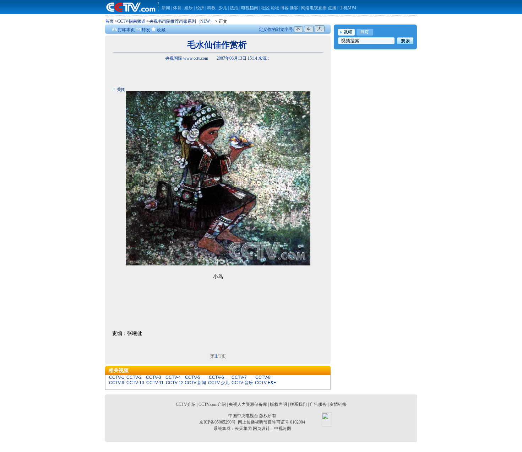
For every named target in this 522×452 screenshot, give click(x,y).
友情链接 (338, 404)
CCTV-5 (192, 377)
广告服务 (318, 404)
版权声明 (278, 404)
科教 (212, 7)
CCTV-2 (134, 377)
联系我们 (298, 404)
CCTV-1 (116, 377)
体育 (177, 7)
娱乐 (188, 7)
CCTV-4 (173, 377)
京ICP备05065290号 (217, 422)
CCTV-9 (116, 382)
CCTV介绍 (186, 404)
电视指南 (249, 7)
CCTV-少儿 (218, 382)
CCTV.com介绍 (212, 404)
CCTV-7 (239, 377)
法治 (234, 7)
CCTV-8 (263, 377)
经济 (200, 7)
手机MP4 (347, 7)
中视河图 (282, 428)
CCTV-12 (175, 382)
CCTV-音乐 (242, 382)
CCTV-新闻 (195, 382)
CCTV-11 (155, 382)
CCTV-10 (135, 382)
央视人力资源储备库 (248, 404)
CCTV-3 (153, 377)
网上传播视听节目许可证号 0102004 (271, 422)
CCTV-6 (216, 377)
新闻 (166, 7)
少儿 (222, 7)
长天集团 (243, 428)
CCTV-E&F (265, 382)
